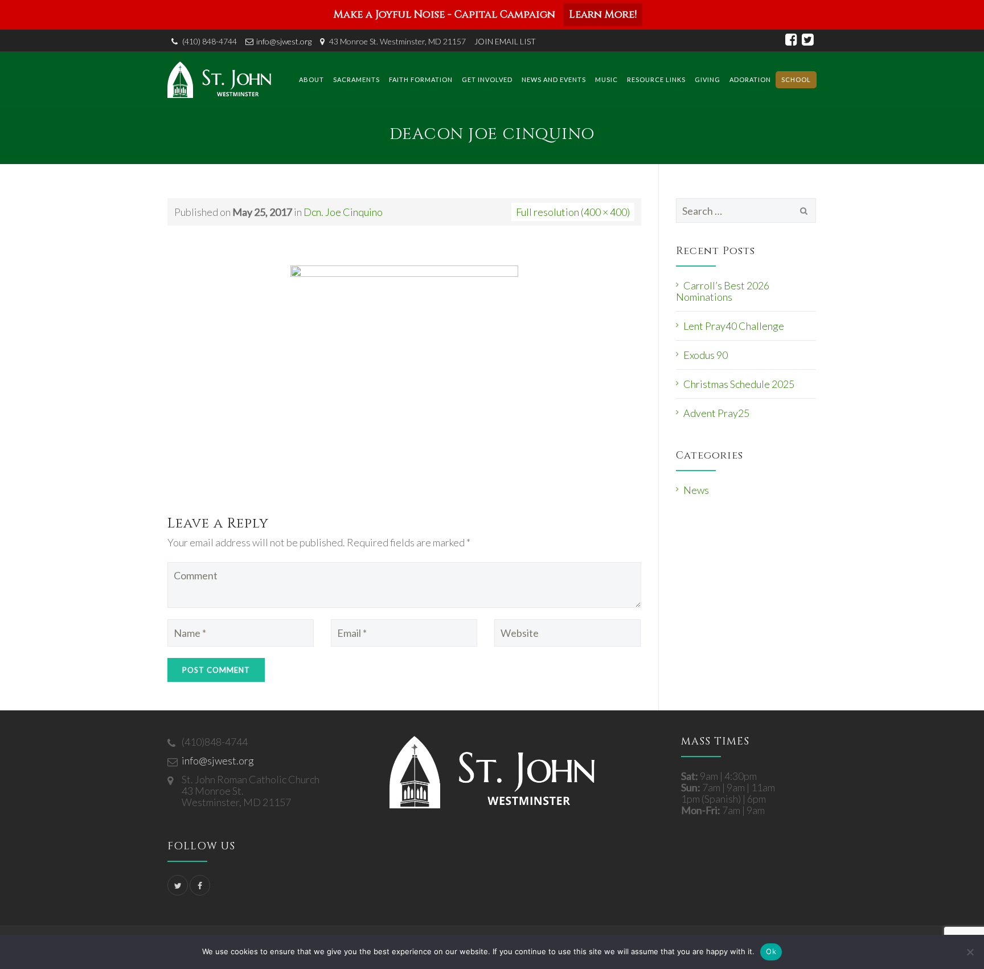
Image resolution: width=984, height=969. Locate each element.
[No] (969, 952)
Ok (771, 951)
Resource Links (656, 79)
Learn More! (603, 14)
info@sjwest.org (283, 41)
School (796, 79)
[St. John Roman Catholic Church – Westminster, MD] (219, 79)
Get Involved (487, 79)
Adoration (750, 79)
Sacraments (356, 79)
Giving (707, 79)
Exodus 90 (705, 355)
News (696, 490)
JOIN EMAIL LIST (505, 41)
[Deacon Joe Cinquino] (404, 377)
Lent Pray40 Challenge (733, 326)
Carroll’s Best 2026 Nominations (722, 291)
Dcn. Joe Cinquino (343, 212)
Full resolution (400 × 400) (573, 212)
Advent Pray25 (716, 413)
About (311, 79)
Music (606, 79)
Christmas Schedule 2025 (738, 384)
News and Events (554, 79)
